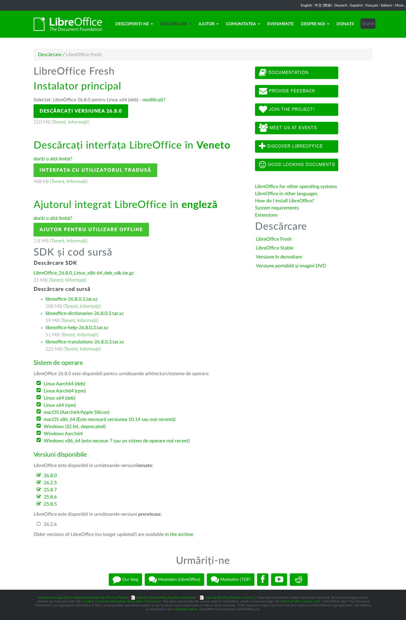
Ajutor (207, 24)
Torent (59, 122)
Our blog (129, 579)
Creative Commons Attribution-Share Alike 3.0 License (121, 601)
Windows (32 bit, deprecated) (75, 426)
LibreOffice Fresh (274, 239)
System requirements (277, 208)
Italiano (386, 5)
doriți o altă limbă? (53, 159)
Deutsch (340, 5)
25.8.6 (50, 497)
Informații (78, 122)
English (306, 5)
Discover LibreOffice (294, 146)
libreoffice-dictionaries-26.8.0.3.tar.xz (84, 313)
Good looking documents (300, 164)
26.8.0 (50, 475)
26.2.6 (50, 524)
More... (400, 5)
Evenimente (280, 24)
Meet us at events (292, 127)
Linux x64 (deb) (59, 398)
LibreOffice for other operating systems (296, 186)
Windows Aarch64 (63, 433)
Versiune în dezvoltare (279, 257)
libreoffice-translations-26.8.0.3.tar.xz (84, 342)
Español (356, 5)
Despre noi (313, 24)
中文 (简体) (323, 5)
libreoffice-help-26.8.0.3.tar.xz (76, 327)
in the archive (179, 534)
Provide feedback (291, 91)
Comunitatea (241, 24)
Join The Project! (291, 109)
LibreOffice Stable (274, 248)
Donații (345, 24)
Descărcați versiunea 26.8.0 (81, 111)
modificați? (153, 99)
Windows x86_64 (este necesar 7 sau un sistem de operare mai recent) (117, 440)
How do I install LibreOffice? (284, 200)
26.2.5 (50, 482)
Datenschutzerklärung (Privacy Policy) (100, 597)
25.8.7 (50, 490)
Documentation (288, 72)
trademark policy (185, 609)
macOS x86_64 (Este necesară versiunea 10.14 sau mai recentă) (109, 419)
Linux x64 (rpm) (60, 405)
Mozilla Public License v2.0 (300, 601)
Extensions (266, 215)
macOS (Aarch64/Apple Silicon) (76, 412)
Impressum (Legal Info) (54, 597)
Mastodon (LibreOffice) (178, 579)
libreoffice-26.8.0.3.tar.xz (71, 299)
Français (371, 5)
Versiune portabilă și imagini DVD (291, 266)
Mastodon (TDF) (235, 579)
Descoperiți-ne (132, 24)
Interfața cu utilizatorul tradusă (95, 170)
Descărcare (173, 24)
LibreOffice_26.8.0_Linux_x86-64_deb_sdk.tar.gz (84, 273)
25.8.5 (50, 504)
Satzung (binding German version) (229, 597)
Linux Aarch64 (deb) (64, 383)
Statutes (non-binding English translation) (166, 597)
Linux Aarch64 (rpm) (65, 391)
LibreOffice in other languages (286, 193)
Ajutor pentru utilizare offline (91, 229)
